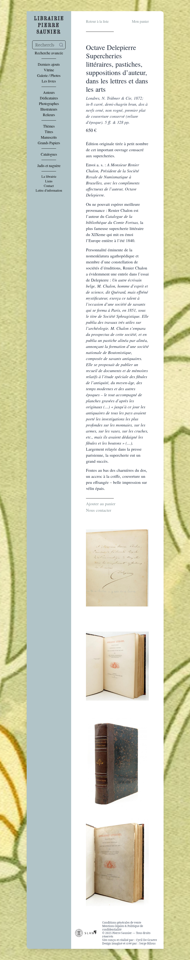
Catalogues (49, 154)
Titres (49, 132)
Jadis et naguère (48, 165)
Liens (48, 181)
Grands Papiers (49, 143)
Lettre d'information (49, 190)
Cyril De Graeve (146, 940)
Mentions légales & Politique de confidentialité (122, 927)
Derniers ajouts (49, 64)
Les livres (49, 81)
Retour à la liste (97, 21)
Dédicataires (49, 98)
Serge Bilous (147, 943)
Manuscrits (49, 137)
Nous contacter (98, 510)
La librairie (48, 176)
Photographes (49, 103)
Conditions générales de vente (121, 922)
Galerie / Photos (48, 75)
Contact (49, 185)
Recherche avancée (49, 53)
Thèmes (49, 126)
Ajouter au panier (100, 503)
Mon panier (140, 21)
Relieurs (49, 115)
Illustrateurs (48, 109)
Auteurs (49, 92)
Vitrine (49, 70)
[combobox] (48, 45)
